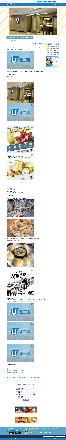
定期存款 (30, 4)
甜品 (17, 379)
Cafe (15, 40)
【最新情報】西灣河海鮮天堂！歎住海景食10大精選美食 (16, 183)
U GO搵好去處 (39, 1)
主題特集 (59, 7)
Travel (14, 1)
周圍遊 (44, 7)
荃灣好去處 (49, 428)
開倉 (31, 428)
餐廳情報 (26, 429)
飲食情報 (11, 40)
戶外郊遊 (29, 429)
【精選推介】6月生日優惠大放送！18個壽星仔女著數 (16, 366)
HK (11, 1)
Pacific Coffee (16, 377)
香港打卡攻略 (54, 7)
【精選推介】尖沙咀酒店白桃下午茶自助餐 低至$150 (15, 372)
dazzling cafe (10, 377)
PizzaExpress (25, 377)
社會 (56, 428)
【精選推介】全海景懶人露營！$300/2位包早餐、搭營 (16, 368)
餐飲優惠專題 (10, 379)
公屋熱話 (23, 4)
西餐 (14, 379)
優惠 (20, 377)
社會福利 (33, 429)
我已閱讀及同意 (53, 436)
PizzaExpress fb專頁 (34, 238)
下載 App (54, 1)
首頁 (8, 40)
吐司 (35, 377)
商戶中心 (50, 1)
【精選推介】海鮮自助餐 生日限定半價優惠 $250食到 (16, 370)
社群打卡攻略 (45, 1)
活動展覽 (26, 428)
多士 (32, 377)
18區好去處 (48, 7)
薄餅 (29, 377)
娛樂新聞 (26, 4)
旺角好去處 (53, 428)
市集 (29, 428)
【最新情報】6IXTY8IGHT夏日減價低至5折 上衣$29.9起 (16, 184)
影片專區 (39, 7)
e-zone (28, 1)
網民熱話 (25, 432)
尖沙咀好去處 (34, 428)
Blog (24, 1)
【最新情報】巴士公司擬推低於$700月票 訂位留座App (16, 186)
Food (18, 1)
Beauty (21, 1)
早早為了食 (10, 42)
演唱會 (8, 7)
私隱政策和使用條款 (25, 435)
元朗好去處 (44, 428)
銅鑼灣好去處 (39, 428)
